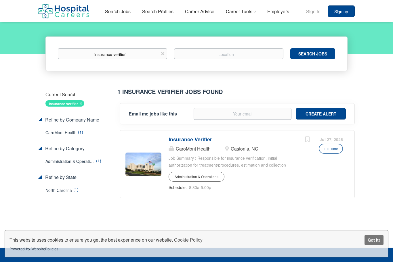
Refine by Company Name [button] (71, 120)
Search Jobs (312, 54)
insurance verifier (63, 103)
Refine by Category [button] (64, 148)
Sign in (313, 11)
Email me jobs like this (153, 114)
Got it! (374, 240)
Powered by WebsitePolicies (33, 249)
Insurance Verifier (190, 139)
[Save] (307, 139)
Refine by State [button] (60, 177)
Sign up (341, 11)
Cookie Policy (188, 239)
